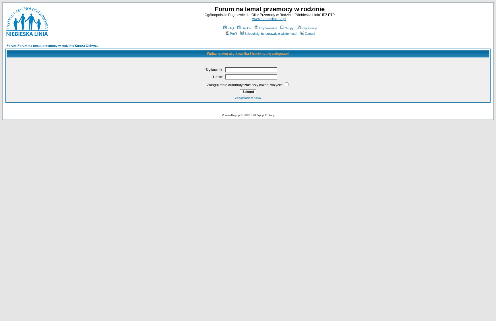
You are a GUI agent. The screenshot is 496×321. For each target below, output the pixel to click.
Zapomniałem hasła (248, 97)
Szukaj (246, 28)
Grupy (289, 28)
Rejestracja (309, 28)
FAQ (231, 28)
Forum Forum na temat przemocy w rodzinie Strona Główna (52, 45)
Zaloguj (310, 33)
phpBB (239, 115)
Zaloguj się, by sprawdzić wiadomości (271, 33)
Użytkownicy (268, 28)
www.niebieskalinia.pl (269, 19)
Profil (233, 33)
